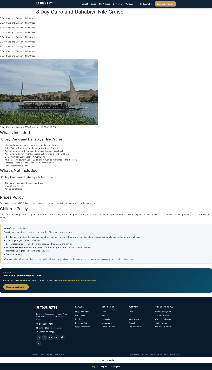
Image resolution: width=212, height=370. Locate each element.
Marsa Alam (107, 323)
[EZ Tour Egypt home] (45, 4)
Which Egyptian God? (163, 319)
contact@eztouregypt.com (48, 328)
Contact (129, 4)
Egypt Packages (89, 4)
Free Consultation (165, 4)
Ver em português (106, 360)
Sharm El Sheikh (108, 327)
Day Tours (117, 4)
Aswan (104, 315)
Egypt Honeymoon (82, 327)
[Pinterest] (62, 337)
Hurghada (106, 319)
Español (104, 366)
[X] (56, 337)
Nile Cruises (104, 4)
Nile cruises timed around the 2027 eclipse (76, 280)
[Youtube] (50, 337)
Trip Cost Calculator (163, 327)
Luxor (104, 311)
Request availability (16, 287)
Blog (130, 315)
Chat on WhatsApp (45, 332)
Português (115, 366)
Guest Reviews (134, 319)
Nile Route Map (161, 323)
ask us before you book (95, 259)
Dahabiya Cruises (82, 323)
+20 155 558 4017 (44, 324)
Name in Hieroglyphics (164, 311)
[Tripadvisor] (38, 343)
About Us (132, 311)
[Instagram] (38, 337)
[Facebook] (44, 337)
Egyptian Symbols (162, 315)
